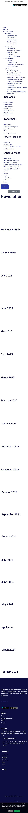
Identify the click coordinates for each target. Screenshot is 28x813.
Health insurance (12, 40)
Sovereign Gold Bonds (13, 56)
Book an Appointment (6, 718)
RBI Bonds (10, 54)
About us (5, 29)
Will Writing (10, 60)
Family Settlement (12, 66)
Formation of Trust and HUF (15, 81)
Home (4, 27)
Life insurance (11, 37)
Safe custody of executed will (15, 64)
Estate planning (9, 58)
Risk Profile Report (12, 71)
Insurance (8, 33)
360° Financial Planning (13, 75)
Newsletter (8, 178)
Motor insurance (12, 44)
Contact (5, 182)
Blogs (6, 180)
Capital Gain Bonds (12, 52)
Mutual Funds (11, 48)
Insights (5, 176)
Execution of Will (12, 62)
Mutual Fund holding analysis (15, 79)
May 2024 (7, 604)
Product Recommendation (14, 73)
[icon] (16, 6)
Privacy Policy (14, 801)
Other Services (9, 69)
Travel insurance (12, 42)
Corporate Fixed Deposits (14, 50)
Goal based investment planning (16, 77)
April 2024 (7, 627)
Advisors (5, 173)
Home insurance (12, 35)
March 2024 (8, 649)
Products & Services (9, 31)
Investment (8, 46)
